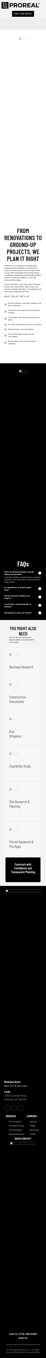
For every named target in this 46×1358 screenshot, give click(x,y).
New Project (34, 1130)
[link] (13, 657)
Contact (33, 1134)
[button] (22, 576)
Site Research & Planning (19, 803)
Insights (33, 1126)
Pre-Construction (15, 1122)
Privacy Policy (19, 1352)
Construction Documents (17, 699)
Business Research (21, 667)
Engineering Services (16, 1134)
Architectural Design (16, 1126)
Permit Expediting (15, 1130)
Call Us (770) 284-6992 (23, 1334)
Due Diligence (15, 733)
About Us (33, 1122)
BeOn (38, 1352)
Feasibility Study (20, 766)
